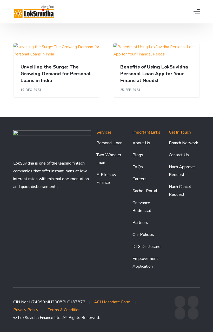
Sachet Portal (144, 191)
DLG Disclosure (146, 246)
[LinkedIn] (193, 316)
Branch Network (183, 143)
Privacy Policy (25, 310)
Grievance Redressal (141, 207)
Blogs (137, 155)
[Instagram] (180, 316)
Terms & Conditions (65, 310)
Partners (140, 222)
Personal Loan (109, 143)
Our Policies (143, 234)
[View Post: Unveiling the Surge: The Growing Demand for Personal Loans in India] (57, 50)
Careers (139, 179)
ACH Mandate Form (112, 302)
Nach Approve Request (182, 171)
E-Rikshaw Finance (106, 178)
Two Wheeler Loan (108, 159)
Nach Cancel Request (180, 190)
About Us (141, 143)
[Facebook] (180, 304)
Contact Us (179, 155)
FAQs (137, 167)
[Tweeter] (193, 304)
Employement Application (145, 262)
